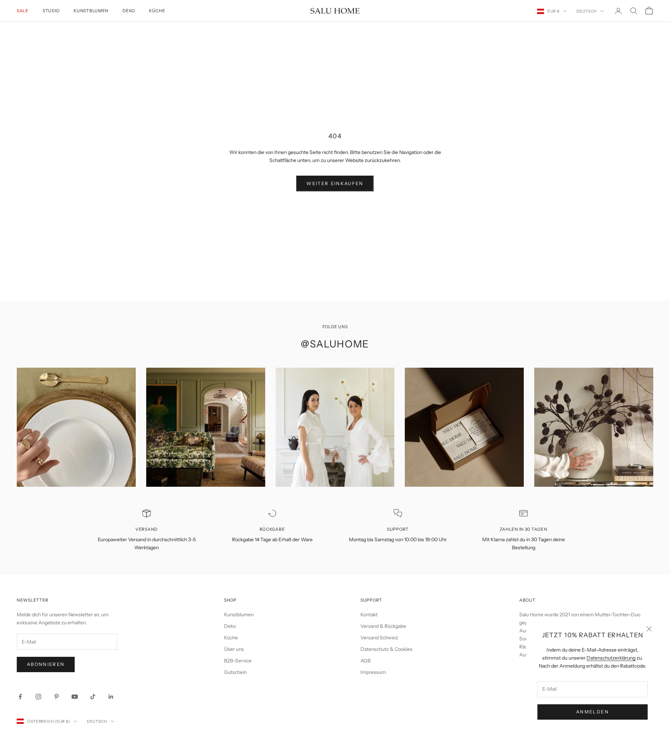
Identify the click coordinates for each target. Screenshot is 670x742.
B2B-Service (238, 660)
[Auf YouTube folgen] (74, 696)
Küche (157, 10)
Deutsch (586, 11)
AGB (365, 660)
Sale (23, 10)
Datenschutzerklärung (611, 658)
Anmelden (592, 711)
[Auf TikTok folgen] (92, 696)
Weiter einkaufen (334, 183)
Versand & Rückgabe (383, 626)
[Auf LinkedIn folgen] (110, 696)
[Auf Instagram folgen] (38, 696)
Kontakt (369, 614)
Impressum (373, 672)
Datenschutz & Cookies (386, 649)
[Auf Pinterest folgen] (56, 696)
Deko (128, 10)
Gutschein (235, 672)
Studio (51, 10)
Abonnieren (46, 664)
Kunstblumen (91, 10)
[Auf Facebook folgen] (20, 696)
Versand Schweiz (379, 637)
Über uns (234, 649)
